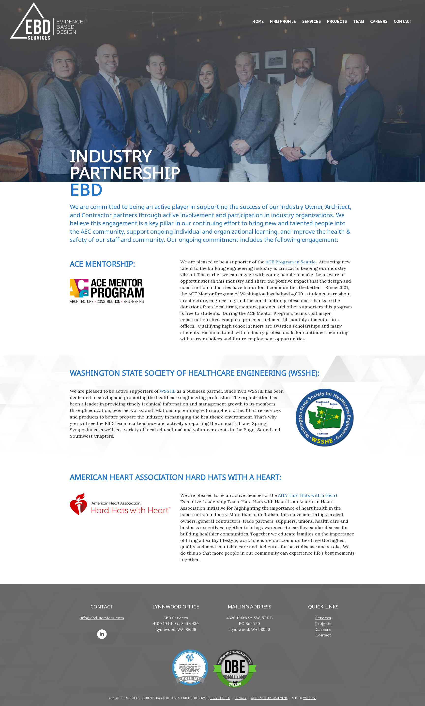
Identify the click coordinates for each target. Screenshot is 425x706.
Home (258, 21)
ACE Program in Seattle (291, 262)
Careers (379, 21)
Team (358, 21)
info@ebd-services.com (102, 617)
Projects (337, 21)
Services (311, 21)
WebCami (309, 698)
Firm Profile (283, 21)
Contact (403, 21)
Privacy (240, 698)
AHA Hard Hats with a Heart (307, 495)
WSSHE (168, 391)
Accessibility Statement (269, 698)
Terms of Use (220, 698)
